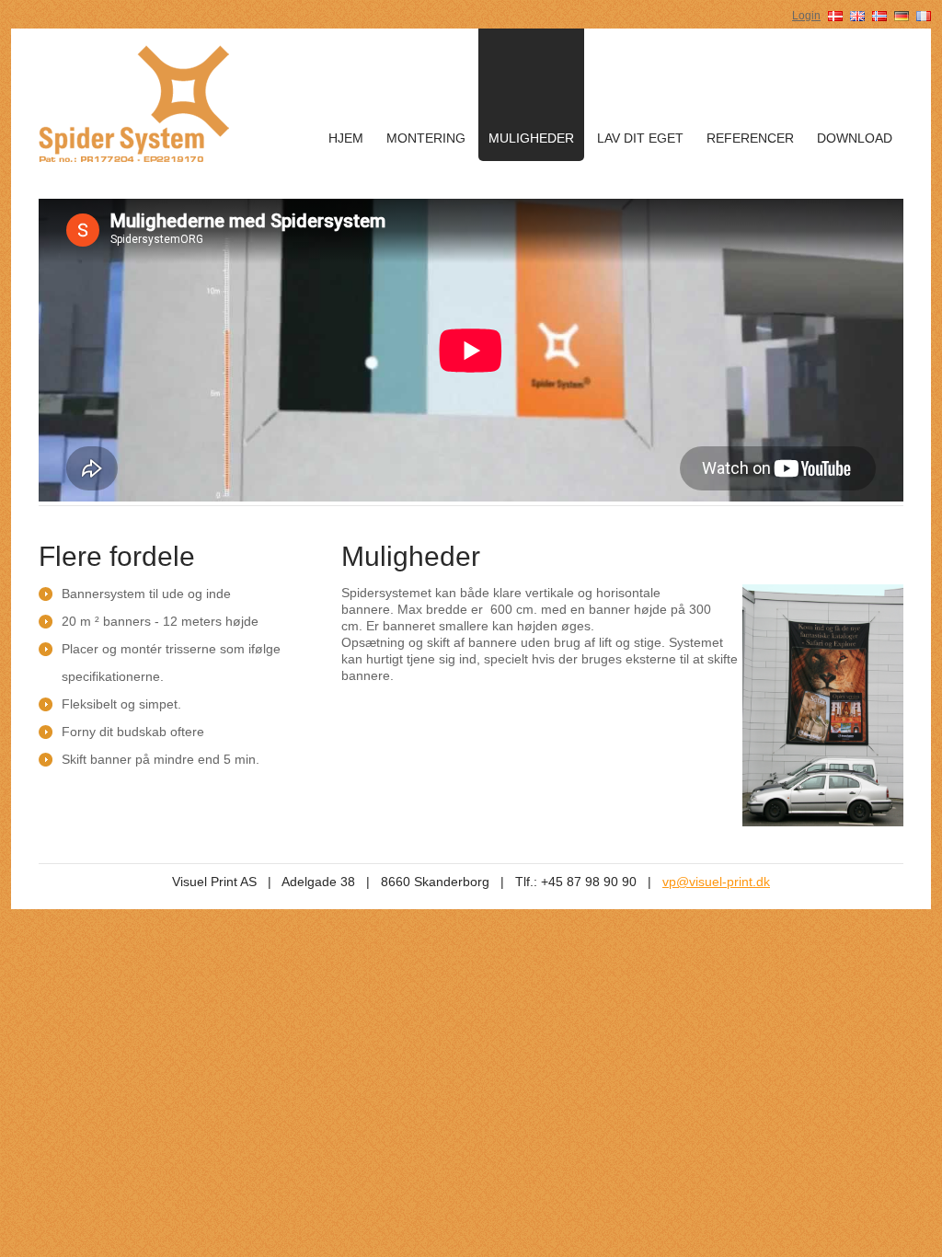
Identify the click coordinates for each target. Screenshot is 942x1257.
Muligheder (531, 138)
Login (806, 15)
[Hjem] (134, 102)
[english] (857, 14)
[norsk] (879, 14)
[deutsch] (901, 14)
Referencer (750, 138)
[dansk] (835, 14)
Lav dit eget (640, 138)
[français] (923, 14)
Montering (425, 138)
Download (854, 138)
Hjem (345, 138)
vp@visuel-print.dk (716, 881)
